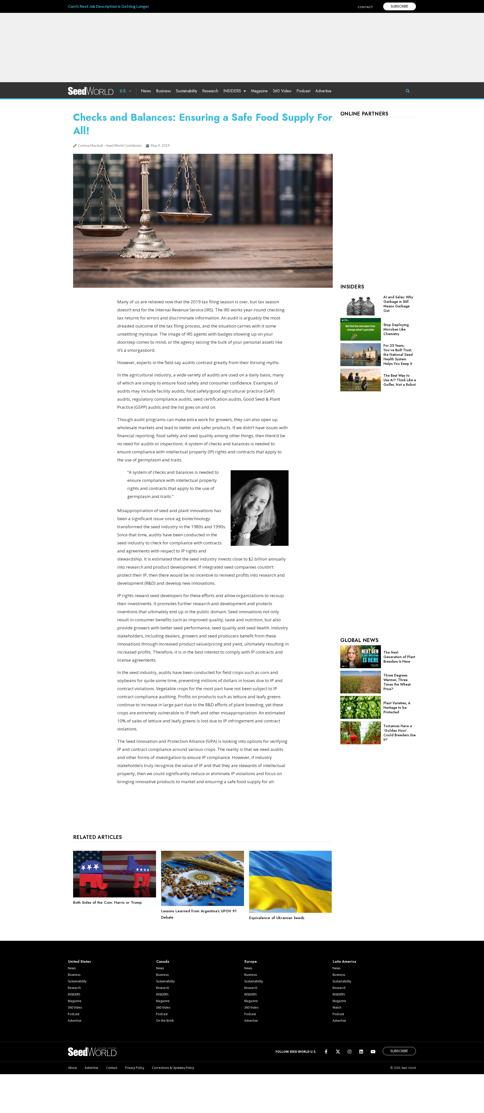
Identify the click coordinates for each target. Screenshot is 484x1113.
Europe (251, 961)
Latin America (344, 961)
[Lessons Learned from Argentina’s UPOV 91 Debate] (202, 904)
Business (163, 91)
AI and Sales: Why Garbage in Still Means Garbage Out (398, 304)
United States (79, 961)
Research (210, 91)
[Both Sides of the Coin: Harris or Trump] (114, 896)
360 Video (282, 91)
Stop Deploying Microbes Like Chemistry (396, 329)
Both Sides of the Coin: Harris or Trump (107, 902)
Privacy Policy (134, 1068)
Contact (111, 1068)
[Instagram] (349, 1051)
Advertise (323, 91)
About (72, 1068)
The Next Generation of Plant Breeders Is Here (399, 657)
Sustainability (186, 91)
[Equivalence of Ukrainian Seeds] (290, 911)
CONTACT (365, 7)
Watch (336, 1007)
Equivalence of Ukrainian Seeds (276, 918)
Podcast (303, 91)
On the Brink (165, 1020)
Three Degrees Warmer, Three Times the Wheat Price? (397, 682)
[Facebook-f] (326, 1051)
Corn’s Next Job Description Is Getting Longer (108, 6)
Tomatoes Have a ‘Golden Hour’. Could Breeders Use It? (399, 732)
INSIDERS (232, 91)
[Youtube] (373, 1051)
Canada (162, 961)
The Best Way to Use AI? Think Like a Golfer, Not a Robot (399, 380)
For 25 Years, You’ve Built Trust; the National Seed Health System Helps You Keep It (398, 354)
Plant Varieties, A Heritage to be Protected (397, 707)
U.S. (123, 91)
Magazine (259, 91)
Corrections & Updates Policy (173, 1068)
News (146, 91)
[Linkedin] (361, 1051)
